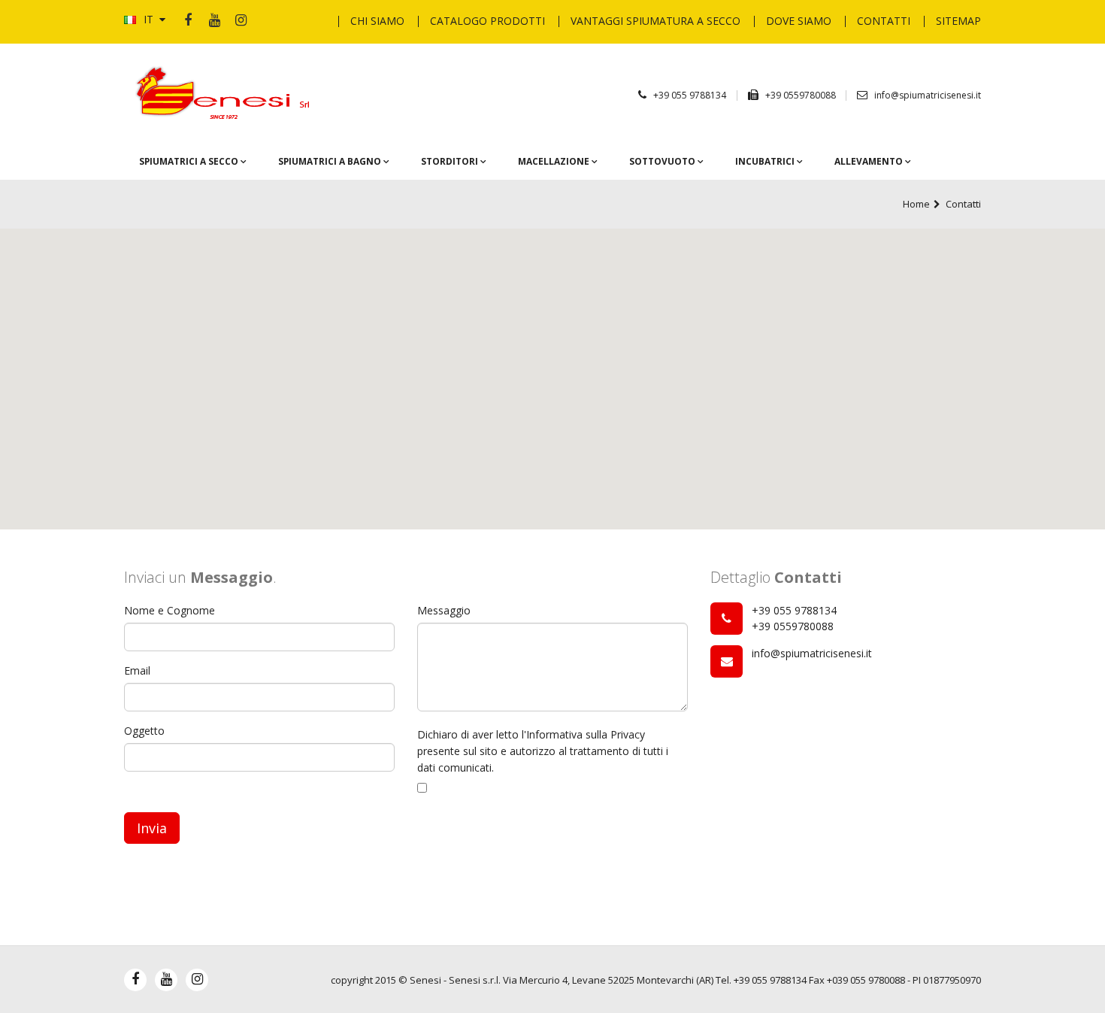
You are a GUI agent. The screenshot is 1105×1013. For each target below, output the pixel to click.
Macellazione (555, 161)
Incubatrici (766, 161)
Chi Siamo (377, 21)
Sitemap (958, 21)
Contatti (883, 21)
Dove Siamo (798, 21)
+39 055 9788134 (689, 95)
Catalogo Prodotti (487, 21)
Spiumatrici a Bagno (330, 161)
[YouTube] (214, 21)
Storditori (450, 161)
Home (916, 204)
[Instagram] (240, 21)
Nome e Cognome (169, 610)
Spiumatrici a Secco (190, 161)
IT (148, 19)
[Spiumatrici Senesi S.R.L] (227, 93)
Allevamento (869, 161)
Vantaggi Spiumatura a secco (655, 21)
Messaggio (444, 610)
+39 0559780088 (801, 95)
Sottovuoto (663, 161)
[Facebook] (188, 21)
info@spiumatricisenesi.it (927, 95)
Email (137, 670)
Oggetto (144, 730)
